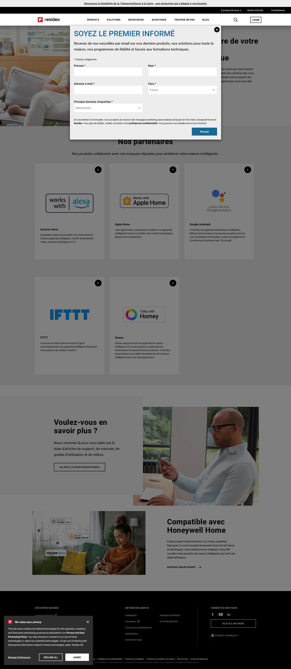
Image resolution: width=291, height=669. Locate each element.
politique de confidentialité (143, 123)
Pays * (152, 83)
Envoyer (204, 131)
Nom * (152, 65)
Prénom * (80, 65)
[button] (88, 622)
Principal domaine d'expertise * (93, 101)
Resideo (78, 123)
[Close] (217, 29)
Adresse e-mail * (84, 83)
